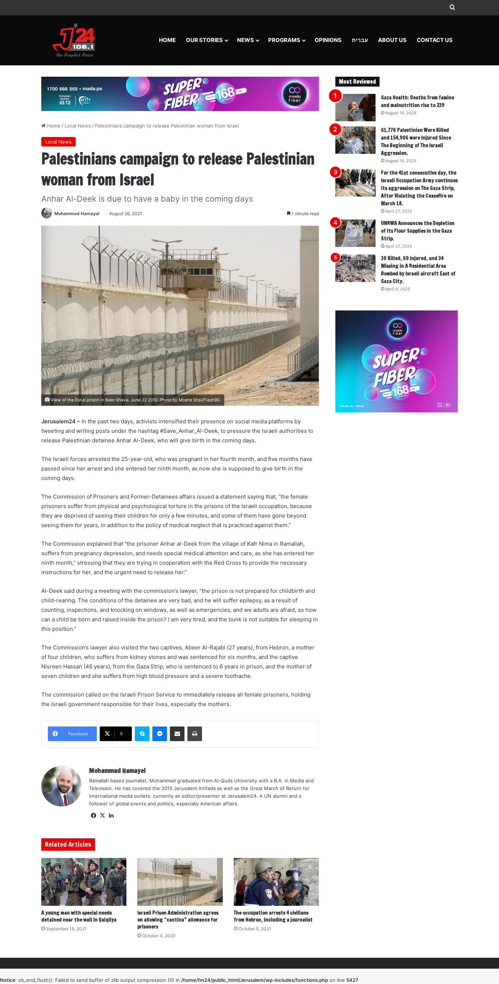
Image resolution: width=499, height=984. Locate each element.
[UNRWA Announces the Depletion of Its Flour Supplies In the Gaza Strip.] (355, 233)
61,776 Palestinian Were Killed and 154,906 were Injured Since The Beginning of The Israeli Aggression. (416, 141)
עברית (360, 40)
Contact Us (435, 40)
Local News (78, 126)
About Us (392, 40)
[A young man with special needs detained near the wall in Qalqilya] (83, 882)
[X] (102, 815)
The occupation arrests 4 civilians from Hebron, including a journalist (273, 916)
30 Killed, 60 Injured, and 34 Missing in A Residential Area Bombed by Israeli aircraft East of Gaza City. (418, 270)
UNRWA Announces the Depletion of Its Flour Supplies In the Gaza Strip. (417, 231)
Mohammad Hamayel (76, 213)
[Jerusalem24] (76, 40)
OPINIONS (328, 40)
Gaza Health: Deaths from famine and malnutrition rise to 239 (417, 101)
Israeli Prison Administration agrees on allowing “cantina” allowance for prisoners (177, 919)
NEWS (245, 40)
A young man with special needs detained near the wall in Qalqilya (79, 916)
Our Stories (204, 40)
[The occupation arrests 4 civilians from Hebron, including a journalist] (276, 882)
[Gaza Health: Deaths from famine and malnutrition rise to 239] (355, 107)
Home (167, 40)
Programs (284, 40)
